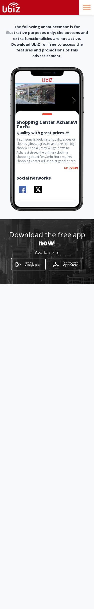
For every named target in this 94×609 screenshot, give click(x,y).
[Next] (74, 100)
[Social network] (23, 190)
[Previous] (20, 100)
